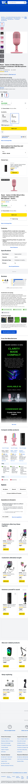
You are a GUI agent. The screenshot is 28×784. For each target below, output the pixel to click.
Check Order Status (5, 738)
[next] (25, 328)
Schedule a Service (21, 743)
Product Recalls (4, 747)
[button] (25, 103)
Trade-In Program (5, 749)
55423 (10, 125)
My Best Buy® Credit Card (6, 756)
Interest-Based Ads (18, 777)
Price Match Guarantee (6, 745)
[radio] (5, 118)
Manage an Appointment (22, 745)
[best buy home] (4, 2)
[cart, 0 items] (27, 2)
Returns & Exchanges (5, 743)
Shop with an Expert (21, 741)
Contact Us (19, 751)
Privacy (13, 776)
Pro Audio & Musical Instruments (13, 17)
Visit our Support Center (22, 738)
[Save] (2, 132)
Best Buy (3, 17)
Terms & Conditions (9, 777)
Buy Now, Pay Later (5, 763)
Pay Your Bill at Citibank (6, 759)
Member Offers (20, 761)
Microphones (10, 19)
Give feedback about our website (20, 772)
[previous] (2, 328)
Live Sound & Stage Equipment (12, 18)
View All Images (5, 448)
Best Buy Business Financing (7, 765)
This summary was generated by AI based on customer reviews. (14, 306)
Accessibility (3, 776)
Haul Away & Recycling (22, 749)
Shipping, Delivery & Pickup (7, 741)
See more (2, 87)
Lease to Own (4, 761)
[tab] (5, 489)
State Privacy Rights (22, 777)
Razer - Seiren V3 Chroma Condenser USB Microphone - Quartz (14, 451)
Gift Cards (3, 751)
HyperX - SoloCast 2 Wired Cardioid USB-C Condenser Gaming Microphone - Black (22, 451)
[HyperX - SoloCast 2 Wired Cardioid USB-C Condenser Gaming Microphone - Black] (5, 168)
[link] (9, 332)
